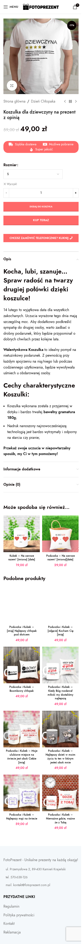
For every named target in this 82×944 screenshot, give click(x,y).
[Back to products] (70, 101)
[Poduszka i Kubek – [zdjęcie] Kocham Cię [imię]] (60, 605)
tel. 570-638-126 (17, 877)
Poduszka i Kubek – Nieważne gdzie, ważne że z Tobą (60, 818)
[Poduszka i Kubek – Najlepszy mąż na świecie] (21, 793)
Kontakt (9, 923)
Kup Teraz (41, 220)
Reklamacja (12, 932)
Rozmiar (10, 165)
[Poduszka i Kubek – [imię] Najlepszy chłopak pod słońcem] (21, 605)
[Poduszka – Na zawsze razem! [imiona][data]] (60, 533)
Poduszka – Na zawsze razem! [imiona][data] (60, 558)
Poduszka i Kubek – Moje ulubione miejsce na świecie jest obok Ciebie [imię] (21, 756)
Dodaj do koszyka (41, 206)
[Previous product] (65, 101)
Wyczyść (12, 184)
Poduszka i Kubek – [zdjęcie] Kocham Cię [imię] (60, 631)
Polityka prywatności (18, 915)
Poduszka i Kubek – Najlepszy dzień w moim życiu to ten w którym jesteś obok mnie (60, 756)
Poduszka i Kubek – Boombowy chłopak (21, 689)
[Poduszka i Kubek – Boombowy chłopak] (21, 665)
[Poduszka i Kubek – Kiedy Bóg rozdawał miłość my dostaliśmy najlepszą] (60, 665)
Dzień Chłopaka (43, 101)
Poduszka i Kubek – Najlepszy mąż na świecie (21, 816)
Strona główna (14, 101)
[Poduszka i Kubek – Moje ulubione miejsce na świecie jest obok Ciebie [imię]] (21, 729)
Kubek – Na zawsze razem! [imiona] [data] (21, 558)
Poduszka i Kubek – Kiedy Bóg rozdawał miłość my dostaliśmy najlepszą (60, 692)
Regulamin (11, 906)
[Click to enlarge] (12, 85)
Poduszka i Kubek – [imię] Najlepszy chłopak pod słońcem (22, 631)
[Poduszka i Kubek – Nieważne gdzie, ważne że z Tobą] (60, 793)
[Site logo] (41, 6)
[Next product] (76, 101)
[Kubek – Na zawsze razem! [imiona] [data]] (21, 533)
